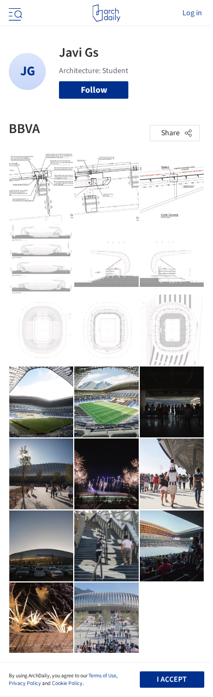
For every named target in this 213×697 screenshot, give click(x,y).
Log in (192, 13)
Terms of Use (102, 676)
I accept (172, 679)
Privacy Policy (25, 683)
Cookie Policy (67, 683)
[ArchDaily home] (106, 13)
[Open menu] (14, 13)
